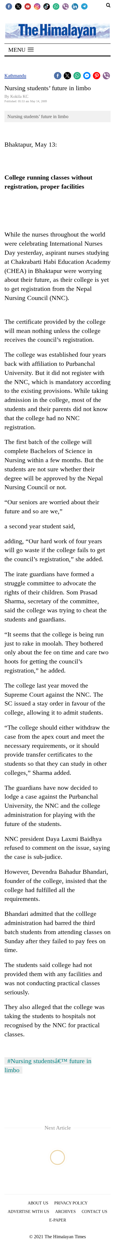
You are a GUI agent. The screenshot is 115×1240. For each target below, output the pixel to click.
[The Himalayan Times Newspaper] (57, 30)
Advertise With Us (28, 1211)
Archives (65, 1211)
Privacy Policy (71, 1203)
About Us (38, 1203)
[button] (20, 50)
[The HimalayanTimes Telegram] (84, 6)
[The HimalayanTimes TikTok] (46, 6)
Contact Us (94, 1211)
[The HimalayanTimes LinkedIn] (75, 6)
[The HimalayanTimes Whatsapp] (56, 6)
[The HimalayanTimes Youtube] (28, 6)
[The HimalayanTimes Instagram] (37, 6)
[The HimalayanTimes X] (18, 6)
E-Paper (57, 1220)
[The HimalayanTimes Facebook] (9, 6)
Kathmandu (15, 75)
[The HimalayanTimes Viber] (65, 6)
